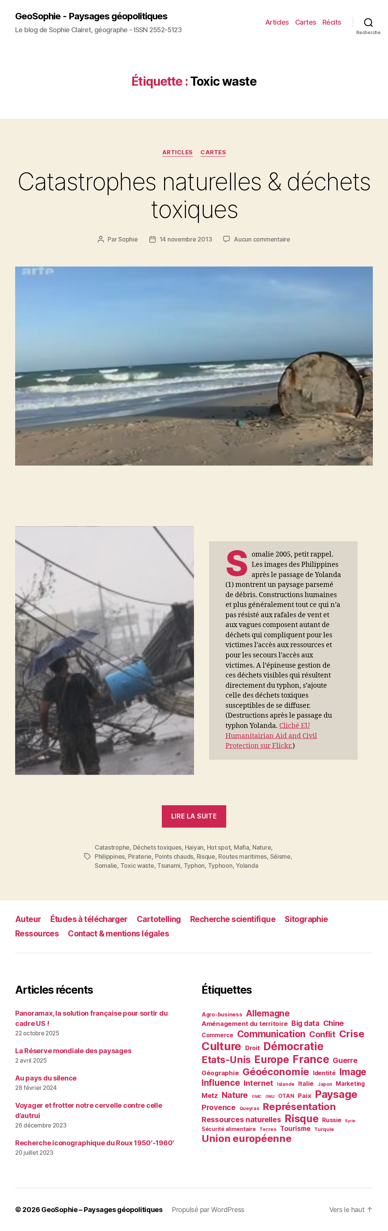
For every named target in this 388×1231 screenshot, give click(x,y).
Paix (304, 1095)
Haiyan (194, 847)
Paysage (336, 1094)
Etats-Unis (226, 1059)
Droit (252, 1048)
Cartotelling (159, 919)
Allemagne (268, 1013)
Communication (271, 1034)
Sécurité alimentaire (229, 1129)
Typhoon (220, 865)
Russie (331, 1120)
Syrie (350, 1120)
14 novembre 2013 (186, 239)
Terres (267, 1129)
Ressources (37, 933)
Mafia (241, 847)
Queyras (249, 1108)
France (311, 1059)
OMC (256, 1096)
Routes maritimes (242, 856)
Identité (324, 1073)
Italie (306, 1083)
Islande (285, 1084)
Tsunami (168, 865)
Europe (271, 1059)
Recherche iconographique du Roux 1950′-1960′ (94, 1143)
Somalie (106, 865)
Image (352, 1071)
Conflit (322, 1034)
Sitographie (306, 919)
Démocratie (293, 1046)
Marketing (350, 1083)
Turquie (324, 1129)
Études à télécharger (89, 919)
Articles (277, 22)
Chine (333, 1023)
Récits (331, 22)
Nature (261, 847)
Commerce (217, 1035)
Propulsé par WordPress (208, 1210)
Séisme (280, 856)
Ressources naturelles (241, 1119)
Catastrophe (112, 847)
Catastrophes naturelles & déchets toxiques (193, 195)
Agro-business (222, 1014)
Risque (206, 856)
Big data (305, 1023)
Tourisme (295, 1128)
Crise (352, 1034)
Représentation (299, 1106)
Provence (219, 1107)
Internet (258, 1083)
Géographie (220, 1073)
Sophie (128, 239)
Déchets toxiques (157, 847)
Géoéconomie (275, 1071)
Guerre (345, 1060)
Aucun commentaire (262, 239)
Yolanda (247, 865)
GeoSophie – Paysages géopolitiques (102, 1210)
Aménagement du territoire (245, 1023)
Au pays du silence (46, 1078)
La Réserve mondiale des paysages (73, 1051)
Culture (221, 1046)
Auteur (28, 919)
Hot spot (219, 847)
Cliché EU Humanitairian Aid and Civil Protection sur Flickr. (271, 735)
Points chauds (174, 856)
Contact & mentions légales (118, 933)
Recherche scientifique (232, 919)
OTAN (286, 1096)
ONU (269, 1096)
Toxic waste (137, 865)
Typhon (194, 865)
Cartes (305, 22)
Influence (221, 1082)
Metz (210, 1095)
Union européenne (247, 1138)
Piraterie (140, 856)
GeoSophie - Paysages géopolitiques (91, 16)
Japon (325, 1084)
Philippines (110, 856)
